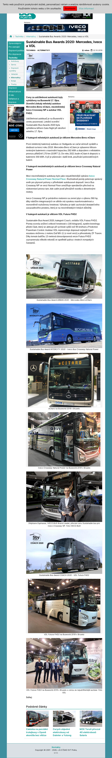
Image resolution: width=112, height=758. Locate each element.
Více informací (86, 8)
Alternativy (31, 36)
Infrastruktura (15, 91)
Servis (13, 65)
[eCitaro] (16, 123)
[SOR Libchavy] (77, 15)
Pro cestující (14, 47)
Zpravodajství (15, 43)
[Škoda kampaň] (85, 115)
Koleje (13, 81)
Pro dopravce (15, 54)
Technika (19, 36)
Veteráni (14, 74)
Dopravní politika (16, 50)
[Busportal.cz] (27, 14)
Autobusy (15, 61)
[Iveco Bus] (56, 28)
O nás (11, 95)
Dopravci (13, 88)
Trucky (14, 84)
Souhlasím (70, 8)
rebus (85, 50)
